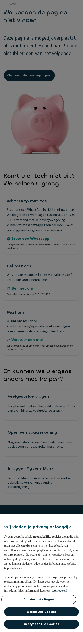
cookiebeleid (59, 590)
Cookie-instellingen (39, 599)
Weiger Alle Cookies (41, 612)
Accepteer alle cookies (41, 624)
